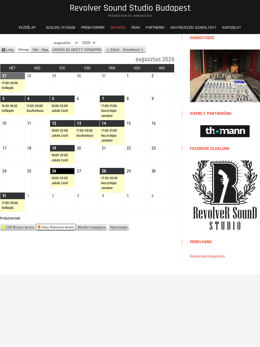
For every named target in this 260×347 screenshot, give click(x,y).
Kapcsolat (231, 27)
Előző (114, 50)
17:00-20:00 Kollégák (10, 85)
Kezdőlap (27, 27)
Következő (131, 50)
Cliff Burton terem (20, 227)
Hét (35, 50)
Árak (135, 27)
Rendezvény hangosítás (207, 256)
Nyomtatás (119, 227)
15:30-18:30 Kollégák (9, 108)
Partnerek (155, 27)
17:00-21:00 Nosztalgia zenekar (109, 111)
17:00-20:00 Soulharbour (35, 108)
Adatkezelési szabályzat (193, 27)
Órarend (117, 27)
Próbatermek (93, 27)
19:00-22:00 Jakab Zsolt (60, 108)
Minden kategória (92, 227)
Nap (45, 50)
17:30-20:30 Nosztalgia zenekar (109, 183)
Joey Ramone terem (57, 227)
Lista (10, 50)
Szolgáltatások (60, 27)
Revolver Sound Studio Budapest (130, 8)
